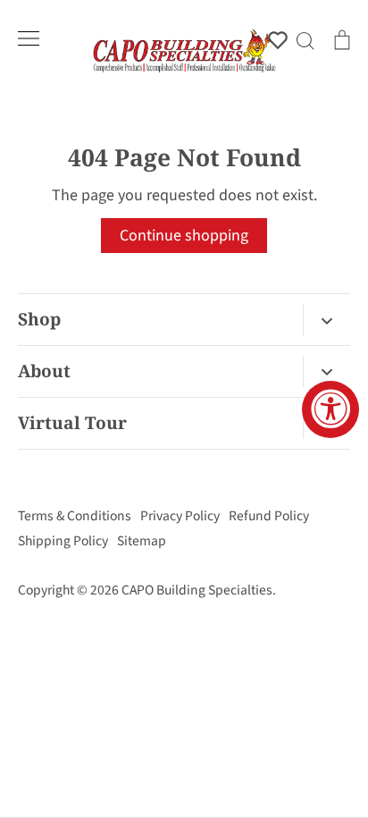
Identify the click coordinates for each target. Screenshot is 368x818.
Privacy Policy (180, 516)
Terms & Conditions (74, 516)
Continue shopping (184, 235)
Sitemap (141, 541)
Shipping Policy (63, 541)
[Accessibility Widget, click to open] (330, 409)
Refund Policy (269, 516)
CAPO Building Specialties (196, 590)
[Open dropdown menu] (326, 319)
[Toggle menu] (28, 38)
